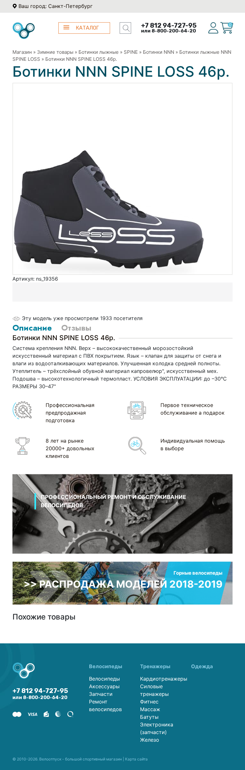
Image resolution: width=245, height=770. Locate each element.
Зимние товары (55, 52)
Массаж (150, 709)
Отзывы (76, 327)
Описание (32, 327)
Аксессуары (104, 686)
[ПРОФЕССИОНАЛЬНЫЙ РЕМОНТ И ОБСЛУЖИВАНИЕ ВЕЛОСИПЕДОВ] (122, 522)
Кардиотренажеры (161, 679)
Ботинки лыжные (99, 52)
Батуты (149, 717)
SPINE (131, 52)
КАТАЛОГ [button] (87, 28)
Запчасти (101, 694)
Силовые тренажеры (154, 690)
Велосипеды (104, 679)
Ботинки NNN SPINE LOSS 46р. (81, 59)
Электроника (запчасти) (156, 728)
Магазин (22, 52)
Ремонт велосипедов (105, 705)
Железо (149, 740)
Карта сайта (136, 759)
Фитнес (149, 701)
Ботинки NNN (158, 52)
